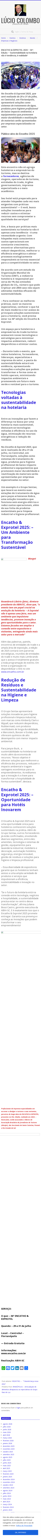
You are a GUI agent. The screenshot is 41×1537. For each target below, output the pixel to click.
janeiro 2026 (7, 1443)
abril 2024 (6, 1501)
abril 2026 (6, 1435)
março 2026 (7, 1438)
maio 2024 (7, 1499)
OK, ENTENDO (20, 1532)
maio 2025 (7, 1465)
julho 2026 (7, 1427)
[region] (20, 1524)
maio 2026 (7, 1432)
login (18, 1408)
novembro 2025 (9, 1449)
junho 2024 (7, 1496)
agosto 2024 (7, 1490)
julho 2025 (7, 1460)
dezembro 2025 (8, 1446)
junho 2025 (7, 1463)
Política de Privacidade (24, 1525)
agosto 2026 (7, 1424)
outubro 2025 (8, 1452)
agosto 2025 (7, 1457)
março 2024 (7, 1504)
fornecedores (11, 176)
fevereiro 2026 (8, 1440)
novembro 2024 (9, 1482)
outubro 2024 (8, 1485)
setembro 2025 (8, 1454)
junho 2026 (7, 1429)
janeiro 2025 (7, 1477)
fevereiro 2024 (8, 1507)
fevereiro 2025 (8, 1474)
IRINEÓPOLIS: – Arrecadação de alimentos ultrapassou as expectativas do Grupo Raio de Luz (19, 1389)
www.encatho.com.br (12, 671)
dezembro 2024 (8, 1479)
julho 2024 (7, 1493)
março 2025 (7, 1471)
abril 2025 (6, 1468)
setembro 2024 (8, 1488)
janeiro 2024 (7, 1510)
